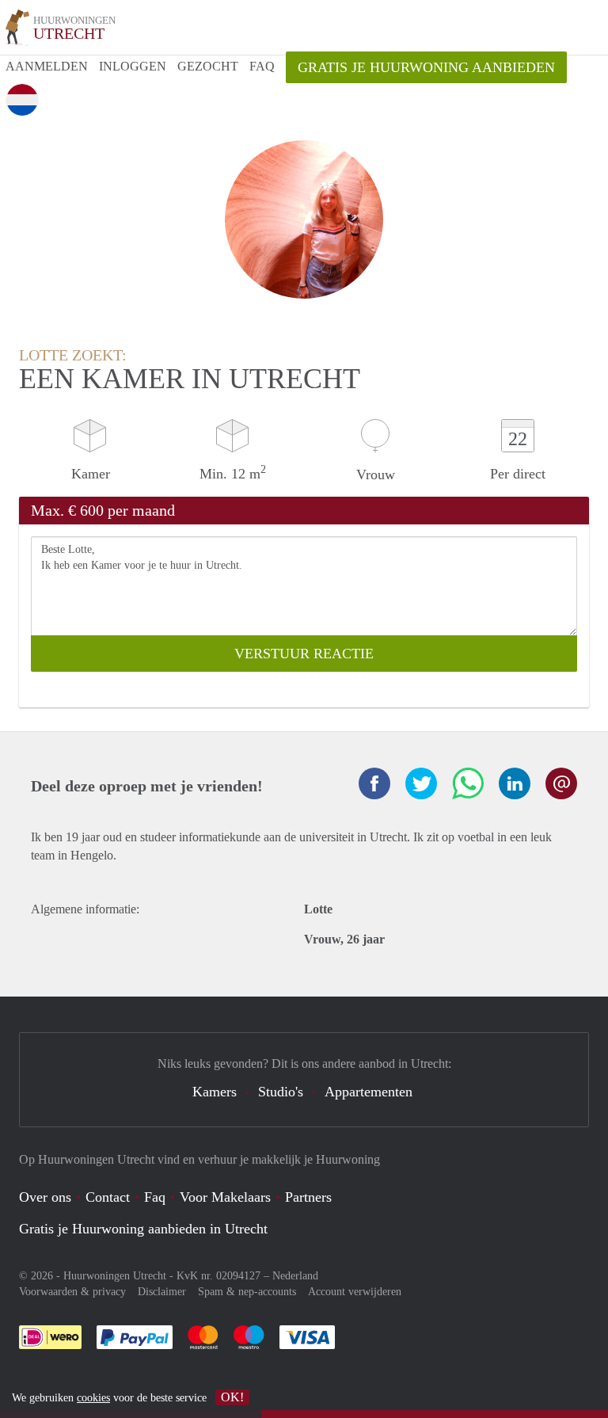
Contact (108, 1197)
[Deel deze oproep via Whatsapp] (468, 783)
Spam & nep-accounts (247, 1292)
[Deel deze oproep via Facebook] (374, 783)
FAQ (262, 66)
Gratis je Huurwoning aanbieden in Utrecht (143, 1229)
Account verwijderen (354, 1292)
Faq (154, 1197)
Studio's (280, 1092)
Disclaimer (162, 1292)
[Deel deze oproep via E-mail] (561, 783)
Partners (308, 1197)
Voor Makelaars (225, 1197)
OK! (232, 1397)
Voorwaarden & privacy (72, 1292)
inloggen (132, 66)
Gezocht (207, 66)
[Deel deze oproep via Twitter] (421, 783)
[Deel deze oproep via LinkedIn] (514, 783)
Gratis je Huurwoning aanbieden (426, 67)
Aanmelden (47, 66)
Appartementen (368, 1092)
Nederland (295, 1276)
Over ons (45, 1197)
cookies (93, 1398)
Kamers (214, 1092)
